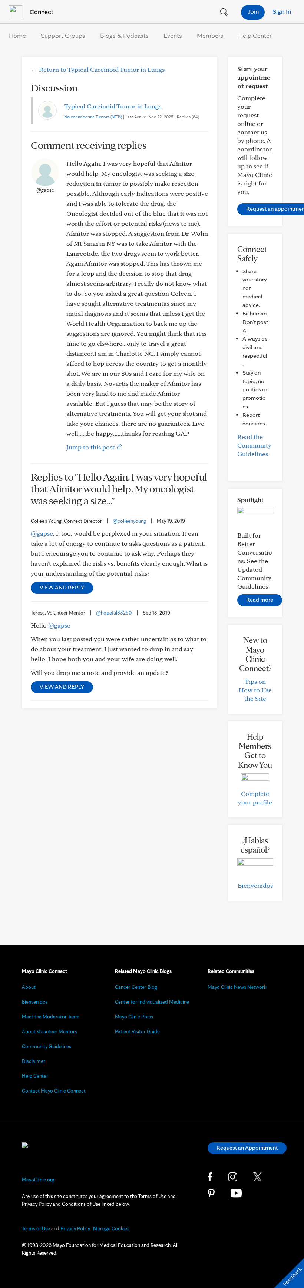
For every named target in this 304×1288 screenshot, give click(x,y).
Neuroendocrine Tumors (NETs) (93, 117)
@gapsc (42, 533)
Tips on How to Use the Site (255, 690)
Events (172, 35)
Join (253, 11)
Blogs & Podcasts (124, 35)
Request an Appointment (247, 1147)
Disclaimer (33, 1061)
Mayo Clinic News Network (237, 987)
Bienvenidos (255, 885)
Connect (40, 12)
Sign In (281, 11)
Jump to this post (91, 447)
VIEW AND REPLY (62, 587)
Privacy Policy (75, 1228)
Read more (259, 599)
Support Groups (63, 35)
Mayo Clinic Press (134, 1017)
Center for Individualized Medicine (152, 1002)
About (29, 987)
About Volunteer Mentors (49, 1031)
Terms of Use (36, 1228)
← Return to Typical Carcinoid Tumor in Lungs (98, 69)
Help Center (255, 35)
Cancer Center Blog (136, 987)
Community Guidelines (46, 1046)
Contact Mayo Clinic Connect (54, 1091)
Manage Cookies (111, 1228)
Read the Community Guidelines (254, 445)
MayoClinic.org (38, 1179)
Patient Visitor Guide (137, 1031)
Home (17, 35)
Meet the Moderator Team (51, 1017)
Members (210, 35)
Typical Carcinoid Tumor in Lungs (112, 106)
